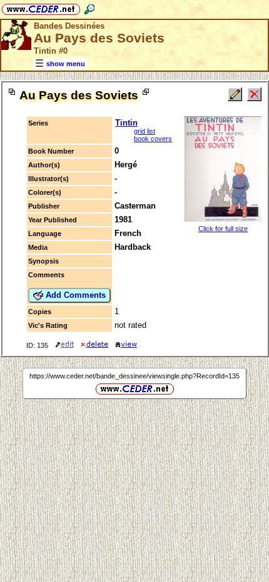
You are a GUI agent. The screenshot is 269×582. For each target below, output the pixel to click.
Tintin (126, 122)
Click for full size (223, 228)
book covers (153, 138)
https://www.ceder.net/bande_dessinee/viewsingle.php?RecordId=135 (134, 376)
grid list (144, 131)
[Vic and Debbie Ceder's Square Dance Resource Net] (41, 7)
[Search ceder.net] (89, 7)
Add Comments (74, 295)
